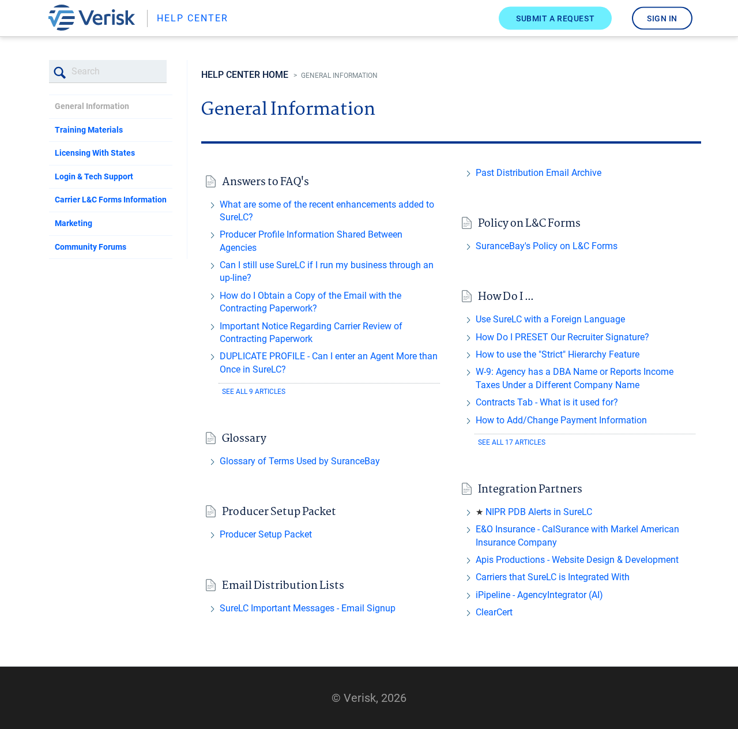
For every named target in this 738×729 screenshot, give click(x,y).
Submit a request (555, 17)
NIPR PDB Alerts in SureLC (538, 511)
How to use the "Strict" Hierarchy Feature (557, 354)
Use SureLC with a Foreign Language (550, 319)
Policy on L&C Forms (529, 224)
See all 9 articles (253, 392)
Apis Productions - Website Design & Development (577, 559)
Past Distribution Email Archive (538, 172)
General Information (92, 106)
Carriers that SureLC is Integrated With (553, 577)
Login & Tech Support (94, 176)
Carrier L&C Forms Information (111, 199)
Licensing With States (95, 152)
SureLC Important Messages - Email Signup (308, 608)
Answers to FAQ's (265, 182)
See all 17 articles (511, 442)
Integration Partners (530, 490)
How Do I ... (506, 297)
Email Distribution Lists (283, 586)
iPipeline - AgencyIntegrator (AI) (539, 594)
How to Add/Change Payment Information (561, 420)
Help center (192, 18)
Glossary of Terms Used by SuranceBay (300, 461)
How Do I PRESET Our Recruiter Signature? (562, 337)
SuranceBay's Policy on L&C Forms (546, 246)
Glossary (244, 439)
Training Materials (89, 129)
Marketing (73, 223)
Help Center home (244, 74)
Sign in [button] (662, 17)
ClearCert (494, 612)
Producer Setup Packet (279, 512)
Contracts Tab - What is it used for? (547, 402)
